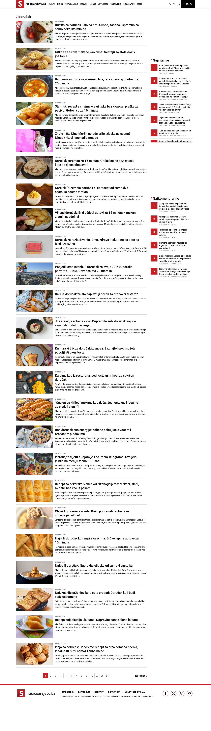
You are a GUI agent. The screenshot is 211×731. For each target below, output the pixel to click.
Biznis (60, 4)
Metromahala (71, 4)
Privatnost (114, 692)
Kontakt (99, 692)
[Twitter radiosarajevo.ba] (173, 693)
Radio (139, 4)
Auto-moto (103, 4)
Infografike (128, 4)
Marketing (68, 692)
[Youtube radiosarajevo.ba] (189, 693)
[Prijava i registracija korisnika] (179, 4)
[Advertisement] (172, 36)
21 (107, 675)
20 (102, 675)
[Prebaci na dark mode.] (170, 4)
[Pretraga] (174, 4)
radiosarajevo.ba (87, 696)
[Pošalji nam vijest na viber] (181, 693)
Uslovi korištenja (135, 692)
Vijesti (52, 4)
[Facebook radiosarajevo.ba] (165, 693)
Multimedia (116, 4)
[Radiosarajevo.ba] (36, 693)
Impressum (84, 692)
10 (92, 675)
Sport (93, 4)
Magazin (84, 4)
